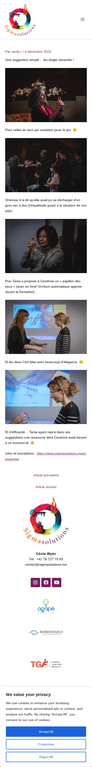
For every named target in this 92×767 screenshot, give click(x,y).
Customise (46, 744)
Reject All (46, 757)
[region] (46, 727)
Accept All (46, 731)
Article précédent (46, 475)
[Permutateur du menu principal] (82, 19)
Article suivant (46, 487)
